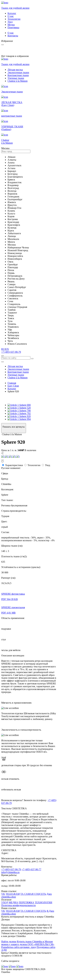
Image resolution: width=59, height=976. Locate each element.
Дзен (49, 894)
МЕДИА (13, 902)
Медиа (11, 24)
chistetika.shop (8, 896)
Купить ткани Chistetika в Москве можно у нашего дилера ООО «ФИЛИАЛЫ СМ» (27, 943)
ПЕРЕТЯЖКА (26, 902)
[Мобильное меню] (2, 361)
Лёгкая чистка (15, 69)
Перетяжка (13, 27)
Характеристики (14, 465)
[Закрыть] (2, 460)
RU (3, 349)
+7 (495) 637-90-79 (11, 352)
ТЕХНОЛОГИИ (43, 902)
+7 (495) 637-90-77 (31, 869)
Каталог (12, 13)
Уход (10, 21)
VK (3, 894)
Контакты (13, 35)
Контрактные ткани (18, 75)
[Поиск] (2, 355)
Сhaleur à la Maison (18, 81)
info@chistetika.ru (10, 872)
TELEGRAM (13, 894)
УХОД (4, 902)
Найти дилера (8, 941)
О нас (11, 16)
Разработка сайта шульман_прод (18, 947)
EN (7, 349)
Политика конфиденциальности (18, 905)
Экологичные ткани (18, 72)
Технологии (14, 19)
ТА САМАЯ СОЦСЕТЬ (33, 894)
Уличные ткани (16, 78)
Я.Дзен (50, 911)
